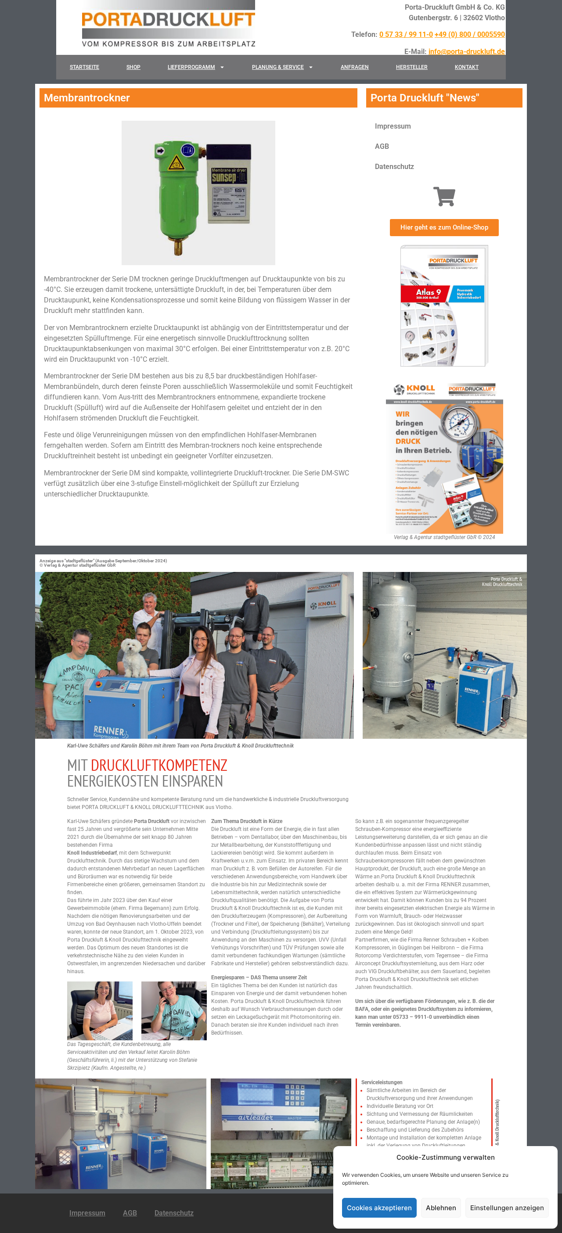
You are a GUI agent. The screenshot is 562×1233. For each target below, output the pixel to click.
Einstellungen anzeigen (507, 1208)
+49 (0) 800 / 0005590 (470, 34)
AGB (382, 146)
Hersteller (412, 67)
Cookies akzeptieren (379, 1208)
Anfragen (355, 67)
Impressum (393, 126)
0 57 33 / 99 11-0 (406, 34)
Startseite (84, 67)
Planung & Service (278, 67)
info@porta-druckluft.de (467, 51)
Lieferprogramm (191, 67)
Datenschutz (394, 166)
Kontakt (467, 67)
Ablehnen (441, 1208)
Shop (133, 67)
